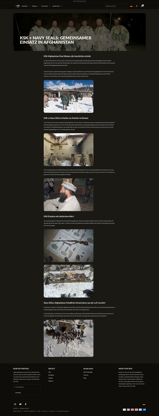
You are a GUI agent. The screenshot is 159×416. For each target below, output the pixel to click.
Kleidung (34, 6)
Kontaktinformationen (63, 411)
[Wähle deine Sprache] (131, 6)
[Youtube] (20, 404)
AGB (39, 411)
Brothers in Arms (24, 408)
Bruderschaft (56, 6)
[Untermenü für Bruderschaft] (61, 6)
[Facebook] (25, 404)
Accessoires (44, 6)
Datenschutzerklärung (29, 411)
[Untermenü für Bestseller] (29, 6)
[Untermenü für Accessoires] (49, 6)
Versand (45, 411)
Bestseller (24, 6)
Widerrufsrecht (17, 411)
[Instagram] (15, 404)
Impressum (52, 411)
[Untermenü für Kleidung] (38, 6)
